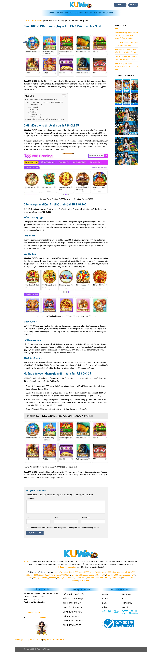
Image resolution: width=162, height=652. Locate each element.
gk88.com (99, 578)
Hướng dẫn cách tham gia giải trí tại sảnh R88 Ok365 (46, 119)
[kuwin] (81, 5)
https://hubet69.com (51, 640)
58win (98, 575)
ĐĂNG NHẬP (78, 13)
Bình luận (30, 498)
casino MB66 (84, 572)
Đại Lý (105, 13)
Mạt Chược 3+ (35, 112)
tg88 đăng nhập (128, 578)
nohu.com (52, 578)
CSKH (111, 13)
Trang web (85, 517)
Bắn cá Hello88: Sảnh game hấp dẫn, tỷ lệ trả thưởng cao (126, 51)
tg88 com (38, 640)
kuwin (62, 640)
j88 (61, 575)
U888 (109, 572)
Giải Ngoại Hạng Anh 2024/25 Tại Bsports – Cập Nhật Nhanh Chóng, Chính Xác (126, 35)
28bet (17, 640)
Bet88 (84, 578)
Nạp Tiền (88, 13)
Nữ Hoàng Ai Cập (35, 114)
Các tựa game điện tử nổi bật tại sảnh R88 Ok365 (45, 102)
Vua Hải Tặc (34, 109)
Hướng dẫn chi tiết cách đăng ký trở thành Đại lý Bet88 (126, 43)
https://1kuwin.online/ (67, 567)
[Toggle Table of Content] (62, 96)
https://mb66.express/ (66, 578)
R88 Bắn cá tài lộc (36, 117)
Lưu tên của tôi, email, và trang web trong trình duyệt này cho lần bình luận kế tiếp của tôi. (64, 528)
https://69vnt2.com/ (52, 575)
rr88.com (92, 575)
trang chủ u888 (112, 575)
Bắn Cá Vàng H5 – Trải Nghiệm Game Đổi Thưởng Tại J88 (126, 66)
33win (78, 578)
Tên (28, 517)
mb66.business (118, 572)
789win (29, 575)
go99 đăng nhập (27, 640)
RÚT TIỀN (97, 13)
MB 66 (127, 572)
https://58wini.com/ (113, 578)
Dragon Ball (34, 107)
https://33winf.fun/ (40, 578)
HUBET (66, 575)
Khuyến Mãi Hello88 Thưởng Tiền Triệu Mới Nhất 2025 (126, 58)
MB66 (75, 572)
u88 (103, 575)
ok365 (35, 575)
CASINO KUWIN (37, 21)
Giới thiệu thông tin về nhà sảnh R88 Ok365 (42, 99)
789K (81, 581)
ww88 (133, 575)
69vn (41, 575)
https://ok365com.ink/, (64, 572)
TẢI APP (60, 13)
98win (29, 578)
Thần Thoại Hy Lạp (36, 105)
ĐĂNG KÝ (68, 13)
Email (56, 517)
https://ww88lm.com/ (79, 575)
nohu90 (75, 581)
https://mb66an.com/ (98, 572)
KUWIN (51, 13)
